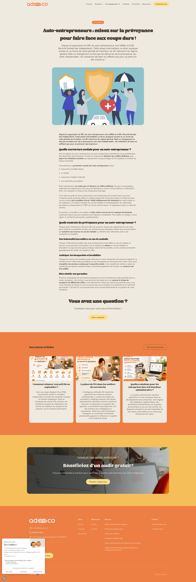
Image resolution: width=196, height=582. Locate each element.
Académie (125, 4)
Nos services (82, 534)
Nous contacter (98, 317)
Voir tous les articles (155, 347)
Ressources (146, 4)
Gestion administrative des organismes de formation (123, 543)
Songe (44, 574)
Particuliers (136, 4)
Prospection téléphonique (114, 538)
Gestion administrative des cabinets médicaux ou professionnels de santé (122, 549)
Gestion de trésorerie (112, 534)
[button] (99, 4)
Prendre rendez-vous (98, 482)
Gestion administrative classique (116, 524)
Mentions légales (161, 574)
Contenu (94, 529)
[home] (37, 4)
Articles (94, 524)
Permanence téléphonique (114, 529)
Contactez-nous (161, 4)
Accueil (80, 524)
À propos (89, 4)
